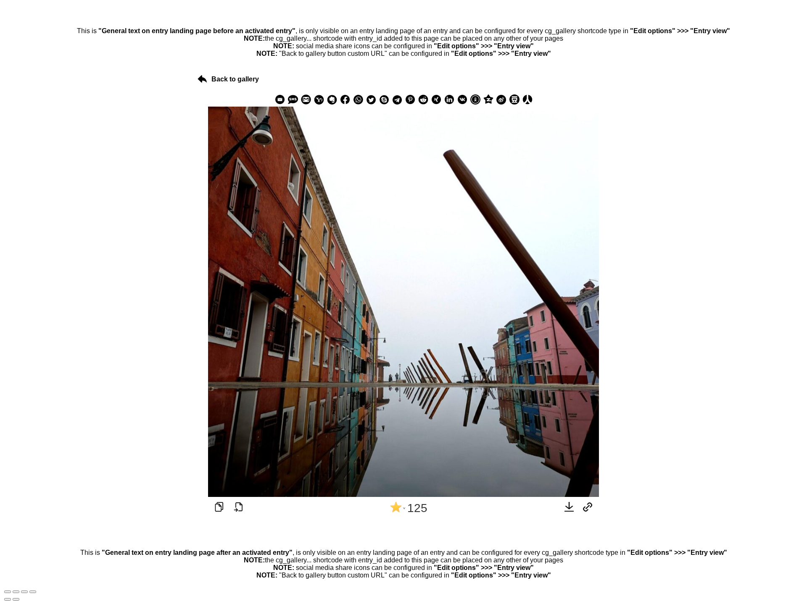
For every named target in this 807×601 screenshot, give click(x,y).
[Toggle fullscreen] (24, 592)
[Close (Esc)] (7, 592)
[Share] (16, 592)
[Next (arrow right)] (16, 599)
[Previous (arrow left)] (7, 599)
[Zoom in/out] (32, 592)
